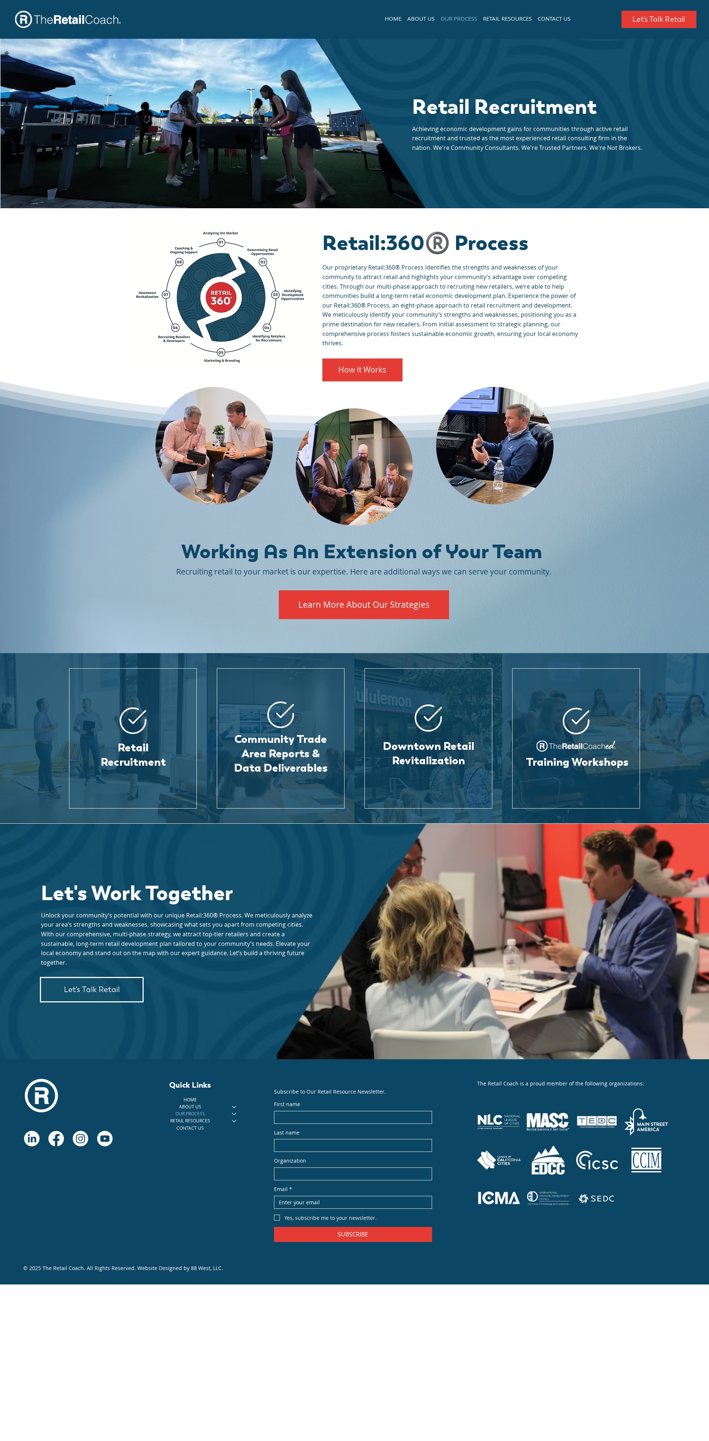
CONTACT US (190, 1128)
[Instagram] (80, 1138)
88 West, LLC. (207, 1268)
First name (287, 1104)
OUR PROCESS (190, 1113)
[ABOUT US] (234, 1106)
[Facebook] (56, 1138)
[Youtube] (105, 1138)
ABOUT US (190, 1106)
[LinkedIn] (32, 1138)
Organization (290, 1160)
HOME (190, 1099)
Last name (286, 1132)
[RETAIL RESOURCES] (234, 1120)
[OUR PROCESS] (234, 1113)
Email (283, 1189)
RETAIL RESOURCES (190, 1120)
